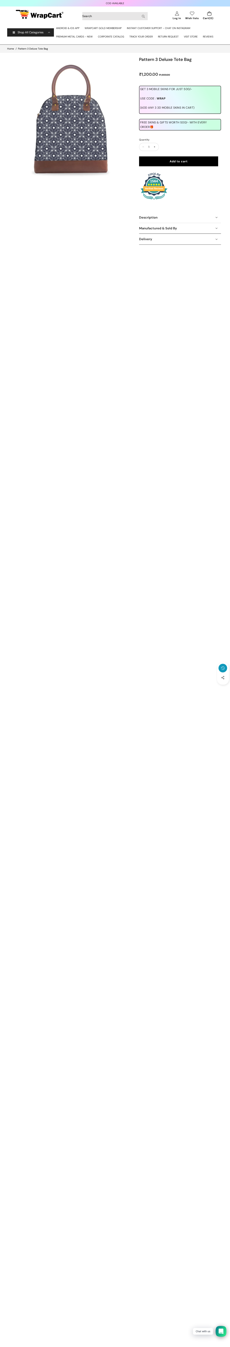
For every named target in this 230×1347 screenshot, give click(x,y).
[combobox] (115, 16)
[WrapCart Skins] (39, 14)
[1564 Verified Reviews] (154, 200)
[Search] (143, 16)
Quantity (144, 139)
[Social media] (222, 677)
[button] (223, 687)
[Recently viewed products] (222, 668)
